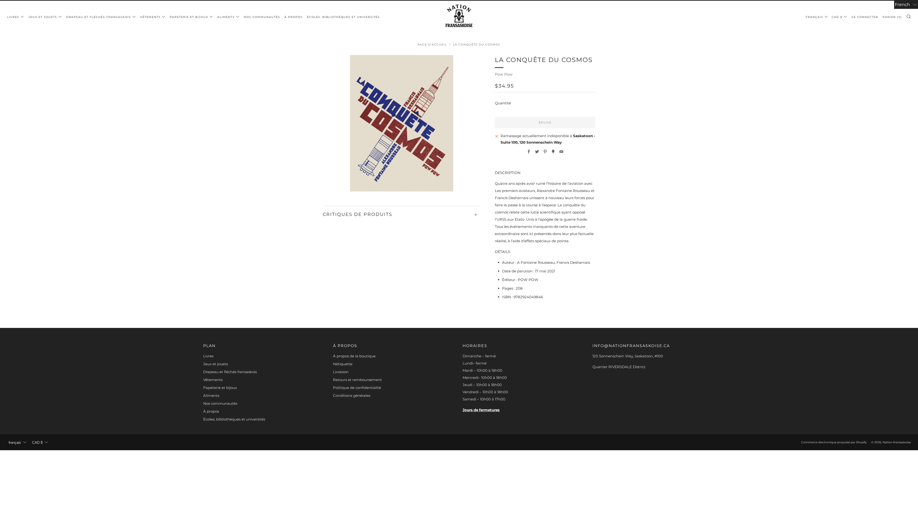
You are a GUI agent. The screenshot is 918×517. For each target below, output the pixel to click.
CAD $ (837, 17)
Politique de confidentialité (357, 387)
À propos (293, 17)
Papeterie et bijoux (189, 17)
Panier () (892, 17)
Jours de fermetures (481, 410)
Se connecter (865, 17)
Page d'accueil (432, 44)
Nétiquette (342, 364)
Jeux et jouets (42, 17)
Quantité (503, 103)
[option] (401, 123)
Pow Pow (504, 74)
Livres (13, 17)
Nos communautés (262, 17)
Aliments (226, 17)
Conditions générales (351, 395)
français (814, 17)
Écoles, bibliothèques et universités (343, 17)
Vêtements (150, 17)
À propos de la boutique (354, 356)
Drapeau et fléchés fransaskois (98, 17)
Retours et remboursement (357, 379)
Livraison (341, 372)
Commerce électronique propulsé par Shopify (834, 442)
